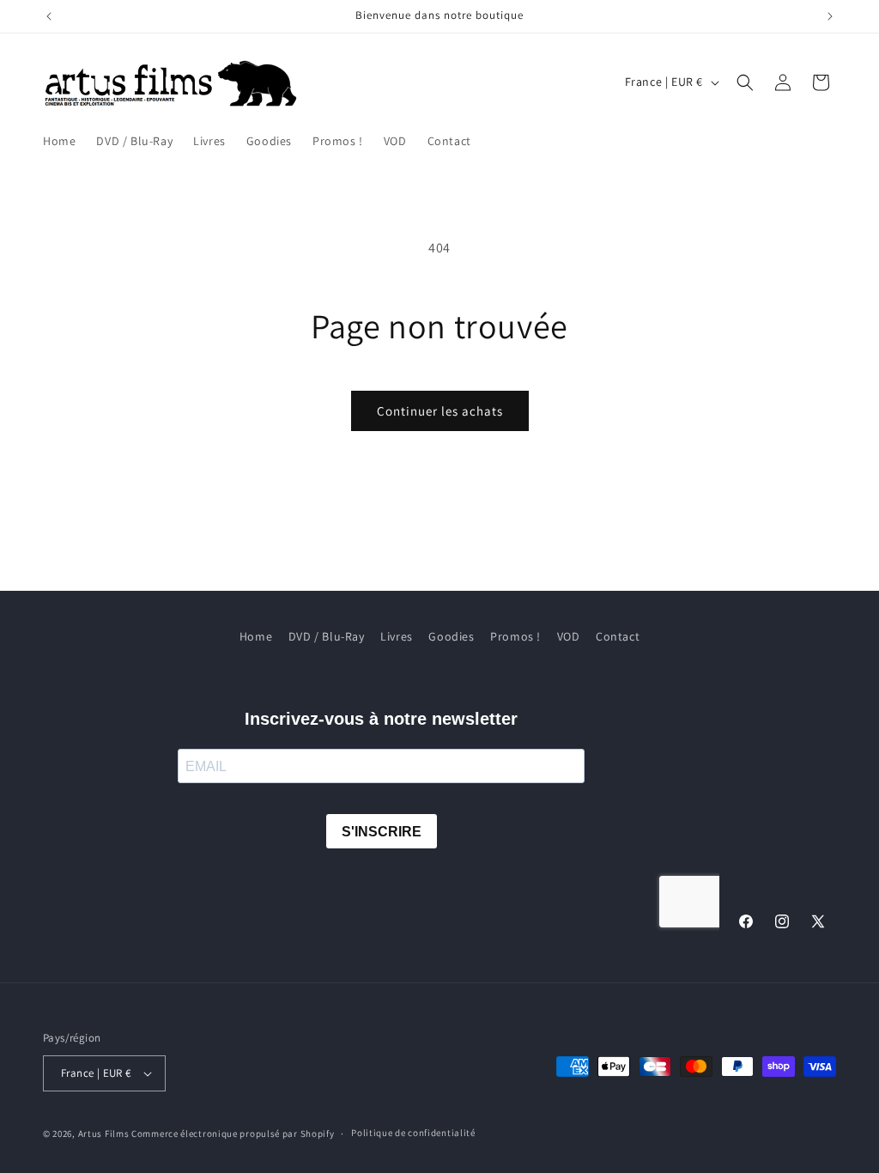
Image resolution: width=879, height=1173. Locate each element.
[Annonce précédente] (49, 16)
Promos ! (515, 636)
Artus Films (104, 1133)
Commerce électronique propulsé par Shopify (232, 1133)
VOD (568, 636)
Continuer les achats (440, 411)
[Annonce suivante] (830, 16)
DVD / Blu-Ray (326, 636)
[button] (745, 82)
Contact (618, 636)
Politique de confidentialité (413, 1133)
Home (255, 636)
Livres (396, 636)
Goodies (451, 636)
